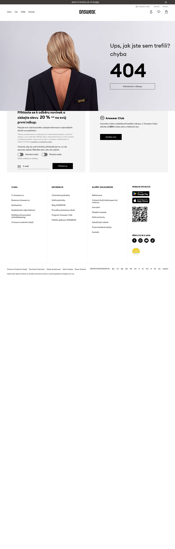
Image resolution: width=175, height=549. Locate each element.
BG (113, 269)
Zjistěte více (111, 137)
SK (155, 269)
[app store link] (140, 200)
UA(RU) (165, 269)
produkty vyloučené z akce (41, 142)
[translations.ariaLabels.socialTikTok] (152, 240)
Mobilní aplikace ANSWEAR (64, 220)
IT (139, 269)
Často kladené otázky (102, 227)
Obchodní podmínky (61, 195)
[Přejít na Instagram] (140, 240)
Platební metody (99, 212)
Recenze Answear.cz (20, 200)
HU (135, 269)
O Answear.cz (17, 195)
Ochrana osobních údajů (22, 222)
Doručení (96, 207)
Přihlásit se (62, 166)
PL (143, 269)
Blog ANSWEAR (58, 205)
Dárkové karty (98, 217)
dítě (23, 11)
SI (151, 269)
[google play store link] (140, 193)
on (16, 11)
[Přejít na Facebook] (134, 240)
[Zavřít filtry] (166, 2)
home (31, 11)
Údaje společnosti (53, 269)
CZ (122, 269)
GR (126, 269)
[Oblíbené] (158, 11)
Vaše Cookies (68, 269)
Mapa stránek (80, 269)
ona (9, 11)
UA (159, 269)
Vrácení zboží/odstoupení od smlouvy (104, 201)
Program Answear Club (62, 215)
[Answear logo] (87, 12)
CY (117, 269)
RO (147, 269)
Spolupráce (16, 205)
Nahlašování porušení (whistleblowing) (21, 216)
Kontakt (95, 232)
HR (131, 269)
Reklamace (97, 195)
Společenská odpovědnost (23, 210)
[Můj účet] (151, 11)
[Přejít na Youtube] (146, 240)
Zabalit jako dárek (100, 222)
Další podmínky (58, 200)
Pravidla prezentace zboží (63, 210)
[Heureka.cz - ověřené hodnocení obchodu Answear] (136, 251)
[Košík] (166, 11)
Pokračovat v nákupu (132, 86)
